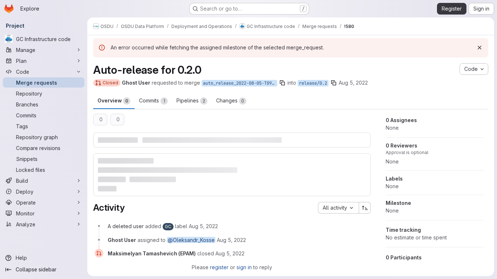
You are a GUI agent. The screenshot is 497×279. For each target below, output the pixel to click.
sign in (244, 267)
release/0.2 (313, 83)
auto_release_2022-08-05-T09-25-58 (240, 83)
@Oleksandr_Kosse (191, 240)
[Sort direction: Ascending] (365, 208)
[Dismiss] (479, 47)
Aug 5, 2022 (353, 83)
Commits (152, 100)
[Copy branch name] (282, 82)
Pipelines (190, 100)
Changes (230, 100)
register (219, 267)
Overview (113, 100)
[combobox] (338, 208)
